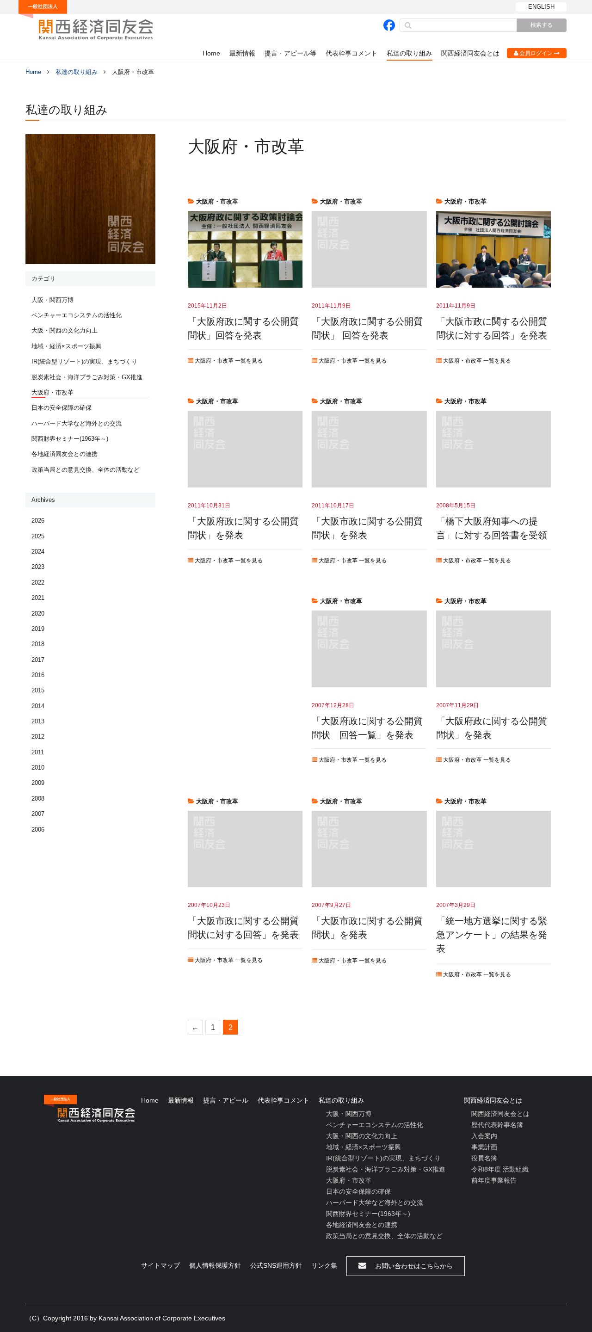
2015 (37, 690)
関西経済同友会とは (470, 53)
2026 (37, 520)
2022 (37, 582)
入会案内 (484, 1136)
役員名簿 (484, 1158)
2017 (37, 659)
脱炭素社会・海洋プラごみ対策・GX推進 (86, 377)
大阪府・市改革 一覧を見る (228, 361)
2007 (37, 813)
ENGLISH (541, 6)
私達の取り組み (409, 53)
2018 (37, 644)
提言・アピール (225, 1100)
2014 (37, 706)
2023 (37, 566)
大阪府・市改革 (52, 392)
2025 (37, 536)
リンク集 (324, 1265)
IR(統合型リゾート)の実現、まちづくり (84, 361)
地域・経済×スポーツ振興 (66, 346)
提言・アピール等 (290, 53)
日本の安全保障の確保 (61, 407)
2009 (37, 782)
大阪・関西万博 (52, 299)
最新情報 (242, 53)
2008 (37, 798)
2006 (37, 829)
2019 (37, 628)
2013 (37, 721)
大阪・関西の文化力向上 (64, 330)
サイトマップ (160, 1265)
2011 (37, 752)
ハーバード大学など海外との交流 (76, 423)
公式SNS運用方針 (276, 1265)
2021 (37, 597)
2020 (37, 613)
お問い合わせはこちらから (413, 1266)
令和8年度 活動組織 (500, 1169)
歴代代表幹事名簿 (497, 1124)
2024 (37, 551)
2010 (37, 767)
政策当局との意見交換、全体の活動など (85, 469)
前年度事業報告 (494, 1180)
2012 (37, 736)
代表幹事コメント (351, 53)
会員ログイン (536, 53)
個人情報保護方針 (215, 1265)
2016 (37, 675)
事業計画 (484, 1147)
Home (211, 53)
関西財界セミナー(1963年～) (69, 438)
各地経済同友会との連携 (64, 453)
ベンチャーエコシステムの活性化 (76, 315)
